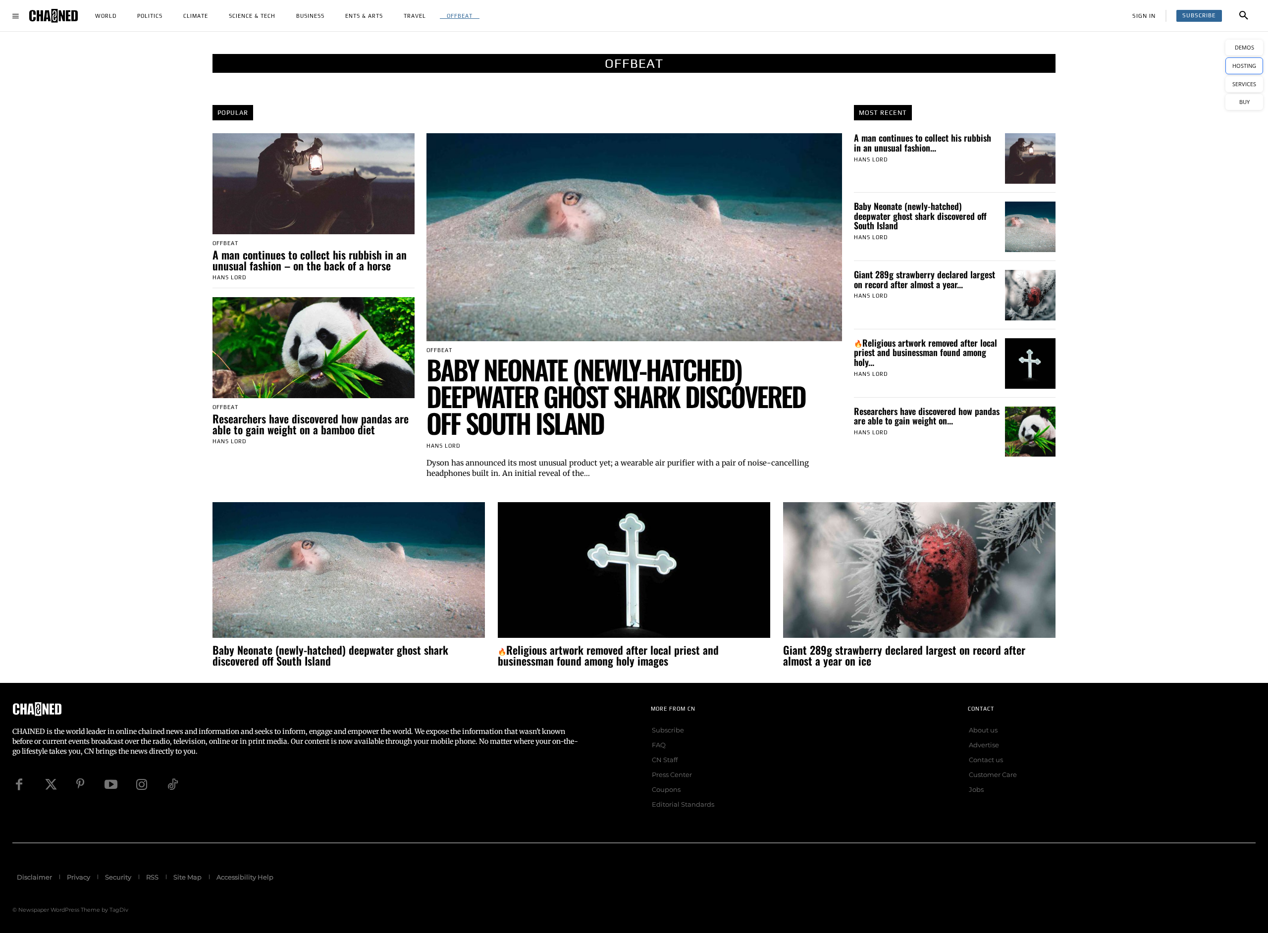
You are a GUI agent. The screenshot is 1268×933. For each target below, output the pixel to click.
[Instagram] (141, 784)
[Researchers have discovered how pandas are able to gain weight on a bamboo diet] (313, 347)
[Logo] (53, 15)
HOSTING (1244, 65)
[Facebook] (18, 784)
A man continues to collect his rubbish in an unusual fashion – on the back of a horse (309, 260)
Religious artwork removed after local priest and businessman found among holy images (608, 655)
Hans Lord (229, 277)
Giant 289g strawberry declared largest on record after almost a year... (924, 279)
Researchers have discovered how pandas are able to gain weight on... (927, 416)
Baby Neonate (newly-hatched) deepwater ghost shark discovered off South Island (615, 396)
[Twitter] (49, 784)
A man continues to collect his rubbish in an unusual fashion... (922, 142)
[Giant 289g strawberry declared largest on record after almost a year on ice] (1030, 295)
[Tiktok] (172, 784)
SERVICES (1244, 84)
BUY (1244, 101)
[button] (1244, 16)
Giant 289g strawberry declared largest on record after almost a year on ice (904, 655)
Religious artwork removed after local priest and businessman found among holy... (925, 352)
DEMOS (1244, 47)
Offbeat (225, 243)
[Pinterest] (80, 784)
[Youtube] (111, 784)
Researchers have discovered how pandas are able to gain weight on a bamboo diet (310, 424)
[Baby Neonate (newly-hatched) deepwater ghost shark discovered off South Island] (634, 237)
